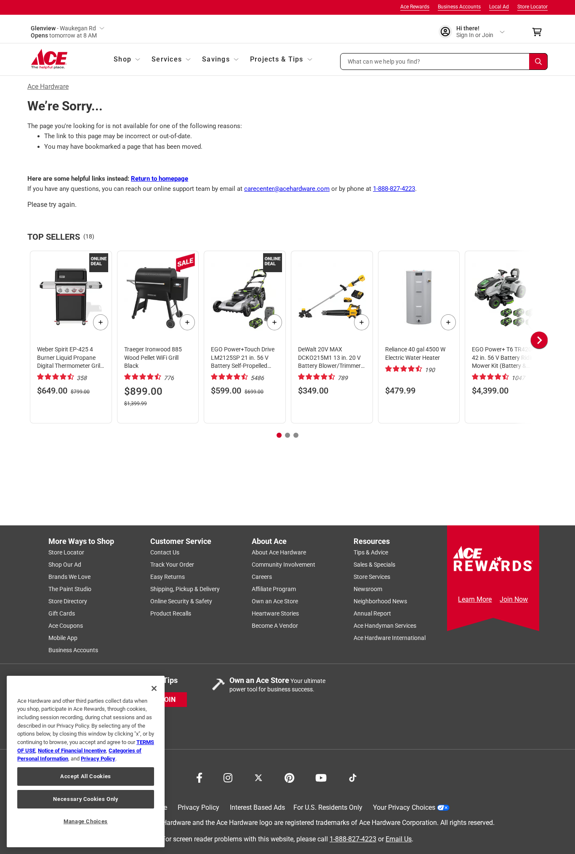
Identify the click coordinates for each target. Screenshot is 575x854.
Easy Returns (167, 576)
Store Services (372, 576)
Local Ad (499, 7)
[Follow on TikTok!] (353, 777)
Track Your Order (172, 564)
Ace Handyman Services (385, 625)
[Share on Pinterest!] (289, 777)
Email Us (399, 839)
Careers (262, 576)
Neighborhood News (380, 601)
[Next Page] (539, 340)
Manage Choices (86, 821)
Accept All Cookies (85, 776)
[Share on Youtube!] (321, 777)
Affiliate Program (274, 589)
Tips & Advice (371, 552)
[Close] (154, 688)
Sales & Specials (374, 564)
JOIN (168, 699)
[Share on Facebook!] (199, 777)
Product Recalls (170, 613)
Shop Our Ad (64, 564)
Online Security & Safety (181, 601)
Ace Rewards (414, 7)
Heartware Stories (275, 613)
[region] (86, 761)
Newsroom (368, 589)
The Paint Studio (69, 589)
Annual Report (372, 613)
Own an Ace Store (275, 601)
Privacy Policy (198, 807)
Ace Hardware (48, 87)
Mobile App (62, 637)
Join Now (514, 599)
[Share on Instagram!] (228, 777)
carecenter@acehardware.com (287, 189)
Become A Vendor (275, 625)
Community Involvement (283, 564)
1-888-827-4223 (394, 189)
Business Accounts (459, 7)
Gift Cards (61, 613)
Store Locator (532, 7)
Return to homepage (159, 178)
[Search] (538, 61)
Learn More (475, 599)
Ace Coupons (65, 625)
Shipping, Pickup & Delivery (185, 589)
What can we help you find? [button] (384, 61)
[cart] (539, 32)
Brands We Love (69, 576)
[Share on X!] (258, 777)
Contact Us (164, 552)
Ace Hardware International (390, 637)
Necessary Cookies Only (85, 799)
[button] (444, 61)
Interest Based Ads (257, 807)
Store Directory (67, 601)
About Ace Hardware (279, 552)
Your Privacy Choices (404, 807)
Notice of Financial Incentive (72, 750)
